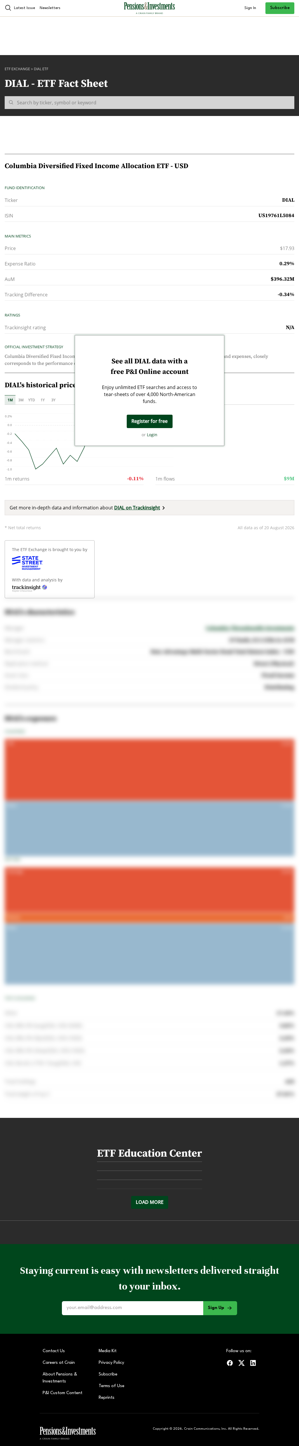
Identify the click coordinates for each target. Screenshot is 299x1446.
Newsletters (50, 8)
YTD (31, 399)
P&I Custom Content (62, 1393)
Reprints (106, 1398)
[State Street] (27, 563)
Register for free (149, 421)
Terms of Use (111, 1386)
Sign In (250, 8)
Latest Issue (24, 8)
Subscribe (280, 8)
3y (53, 399)
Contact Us (54, 1351)
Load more (150, 1202)
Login (152, 434)
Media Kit (108, 1351)
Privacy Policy (111, 1363)
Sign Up (216, 1308)
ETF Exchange (17, 68)
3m (21, 399)
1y (43, 399)
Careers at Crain (59, 1363)
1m (10, 399)
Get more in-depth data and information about (85, 507)
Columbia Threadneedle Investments (250, 628)
